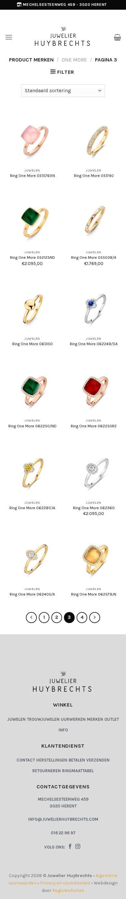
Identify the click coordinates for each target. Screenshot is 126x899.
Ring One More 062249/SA (94, 344)
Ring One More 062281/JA (32, 508)
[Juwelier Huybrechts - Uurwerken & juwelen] (63, 37)
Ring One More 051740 (94, 175)
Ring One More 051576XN (32, 175)
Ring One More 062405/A (32, 594)
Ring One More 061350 (32, 344)
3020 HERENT (63, 806)
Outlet (111, 719)
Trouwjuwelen (43, 719)
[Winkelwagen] (117, 37)
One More (74, 60)
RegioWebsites (68, 890)
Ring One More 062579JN (93, 594)
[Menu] (9, 37)
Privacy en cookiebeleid (65, 883)
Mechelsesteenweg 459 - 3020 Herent (65, 4)
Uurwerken (73, 719)
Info (63, 730)
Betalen (76, 760)
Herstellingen (51, 760)
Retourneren (46, 770)
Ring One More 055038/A (93, 257)
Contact (25, 760)
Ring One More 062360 (94, 508)
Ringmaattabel (78, 770)
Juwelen (16, 719)
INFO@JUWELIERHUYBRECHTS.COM (63, 819)
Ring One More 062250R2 (94, 426)
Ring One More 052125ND (32, 257)
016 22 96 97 (63, 832)
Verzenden (98, 760)
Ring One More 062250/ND (32, 426)
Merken (95, 719)
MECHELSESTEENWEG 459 (63, 799)
